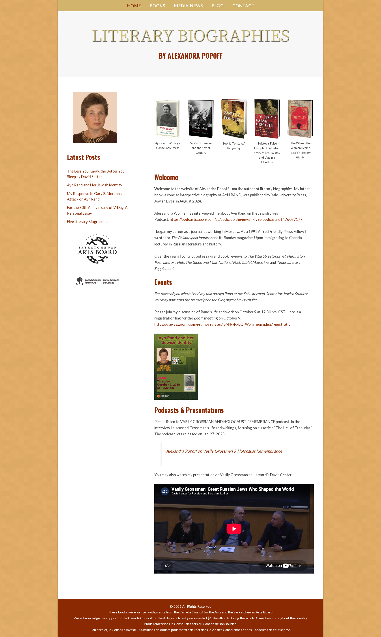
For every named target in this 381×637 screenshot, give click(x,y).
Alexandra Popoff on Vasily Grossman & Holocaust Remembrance (224, 451)
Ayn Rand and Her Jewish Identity (94, 185)
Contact (243, 5)
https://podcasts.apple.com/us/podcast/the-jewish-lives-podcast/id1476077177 (236, 219)
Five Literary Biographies (87, 221)
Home (134, 5)
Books (157, 5)
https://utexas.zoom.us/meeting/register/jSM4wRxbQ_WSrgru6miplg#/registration (223, 324)
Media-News (188, 5)
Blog (218, 5)
